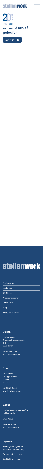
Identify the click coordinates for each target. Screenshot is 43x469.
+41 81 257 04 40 (10, 388)
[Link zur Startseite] (15, 7)
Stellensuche (8, 283)
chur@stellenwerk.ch (12, 391)
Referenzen (8, 302)
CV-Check (7, 293)
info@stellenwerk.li (11, 427)
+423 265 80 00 (9, 424)
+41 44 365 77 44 (10, 351)
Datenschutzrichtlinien (12, 454)
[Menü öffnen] (37, 5)
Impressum (8, 441)
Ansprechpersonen (11, 298)
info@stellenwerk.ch (11, 354)
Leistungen (7, 288)
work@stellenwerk (11, 312)
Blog (5, 307)
